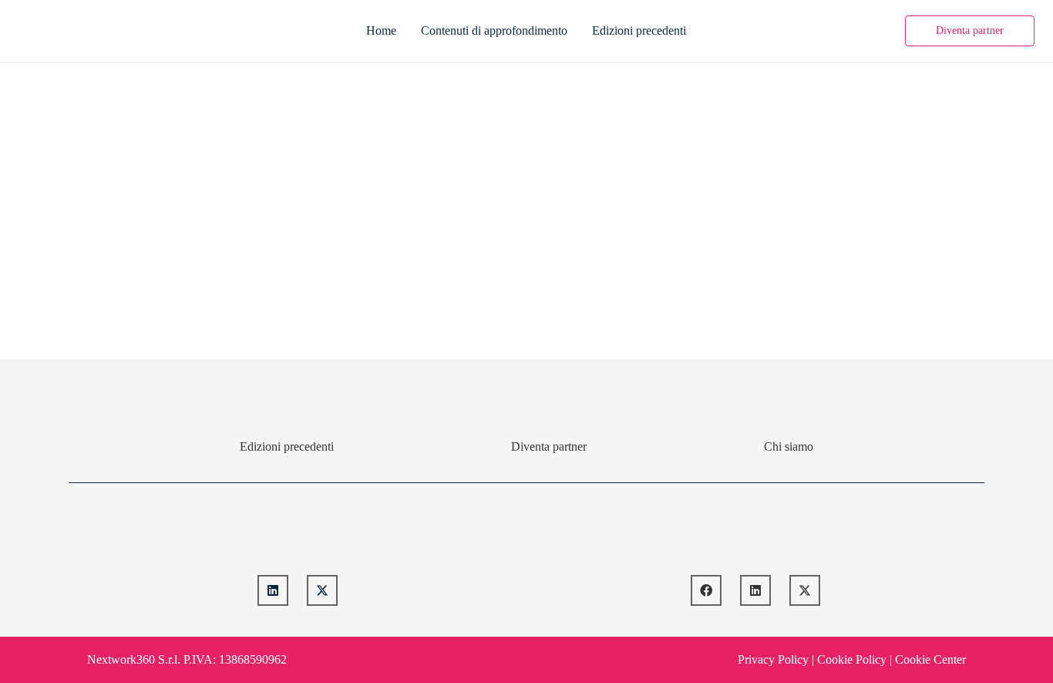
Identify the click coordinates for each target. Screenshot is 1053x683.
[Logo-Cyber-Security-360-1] (298, 535)
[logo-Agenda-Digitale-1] (756, 535)
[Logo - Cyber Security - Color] (34, 30)
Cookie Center (930, 659)
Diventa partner (549, 446)
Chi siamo (788, 446)
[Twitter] (322, 590)
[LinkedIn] (272, 590)
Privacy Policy (773, 659)
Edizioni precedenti (287, 446)
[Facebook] (706, 590)
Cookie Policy (851, 659)
